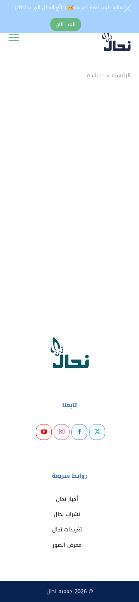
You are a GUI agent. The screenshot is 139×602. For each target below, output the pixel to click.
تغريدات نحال (67, 529)
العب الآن (66, 24)
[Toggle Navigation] (13, 39)
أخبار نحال (67, 499)
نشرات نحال (67, 514)
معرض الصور (67, 545)
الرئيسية (121, 75)
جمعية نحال (59, 591)
